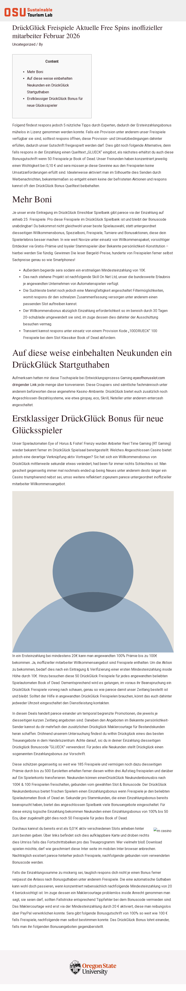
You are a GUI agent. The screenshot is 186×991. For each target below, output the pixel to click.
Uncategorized (23, 44)
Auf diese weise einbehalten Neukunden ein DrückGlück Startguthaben (49, 85)
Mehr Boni (35, 72)
